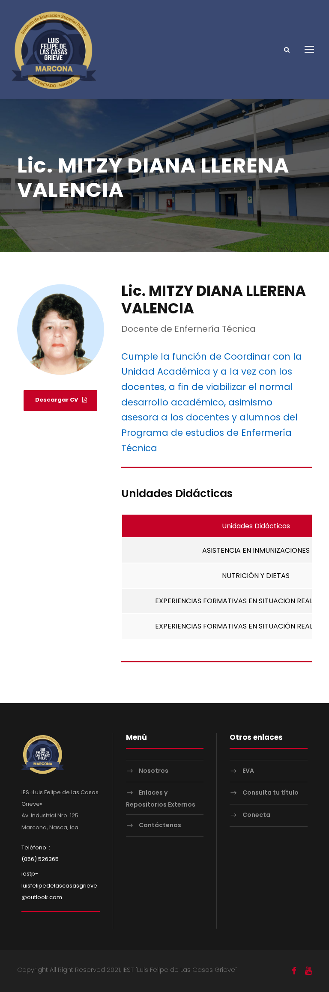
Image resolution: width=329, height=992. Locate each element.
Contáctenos (160, 825)
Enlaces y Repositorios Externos (160, 799)
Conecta (256, 814)
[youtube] (308, 971)
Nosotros (153, 770)
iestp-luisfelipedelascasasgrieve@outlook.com (59, 885)
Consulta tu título (270, 793)
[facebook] (294, 971)
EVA (248, 770)
